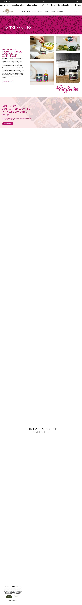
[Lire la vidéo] (68, 42)
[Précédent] (29, 1)
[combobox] (77, 1)
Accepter (9, 596)
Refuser (16, 596)
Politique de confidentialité (16, 593)
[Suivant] (53, 1)
